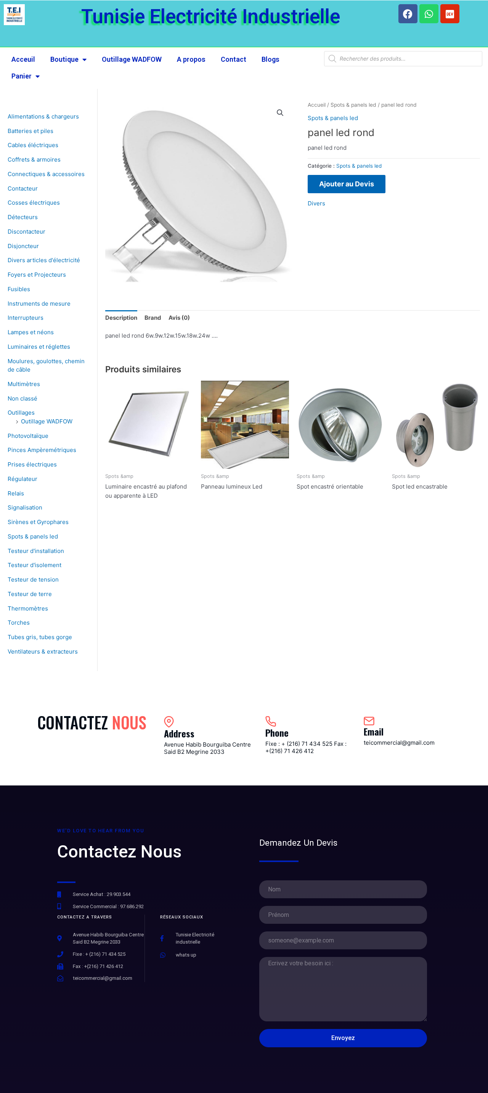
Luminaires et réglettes (39, 346)
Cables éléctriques (33, 145)
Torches (19, 622)
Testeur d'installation (36, 551)
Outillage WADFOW (132, 59)
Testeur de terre (30, 594)
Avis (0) (179, 317)
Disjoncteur (23, 246)
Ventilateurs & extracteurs (43, 651)
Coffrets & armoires (34, 159)
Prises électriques (32, 464)
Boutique (64, 59)
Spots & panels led (33, 536)
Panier (21, 76)
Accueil (317, 105)
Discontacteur (26, 231)
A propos (191, 59)
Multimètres (24, 384)
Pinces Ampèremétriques (42, 450)
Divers (316, 203)
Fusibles (19, 289)
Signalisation (25, 507)
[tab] (121, 317)
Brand (152, 317)
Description (121, 317)
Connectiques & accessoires (46, 174)
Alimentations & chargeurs (43, 116)
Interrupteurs (25, 317)
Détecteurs (23, 217)
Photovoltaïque (28, 435)
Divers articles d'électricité (44, 260)
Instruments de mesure (39, 303)
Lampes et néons (31, 332)
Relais (16, 493)
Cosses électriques (34, 202)
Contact (233, 59)
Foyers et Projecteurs (37, 274)
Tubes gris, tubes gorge (40, 637)
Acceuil (23, 59)
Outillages (21, 412)
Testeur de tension (33, 579)
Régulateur (22, 478)
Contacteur (23, 188)
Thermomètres (28, 608)
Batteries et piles (30, 131)
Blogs (270, 59)
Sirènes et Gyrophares (38, 522)
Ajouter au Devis (346, 184)
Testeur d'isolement (34, 565)
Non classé (22, 398)
